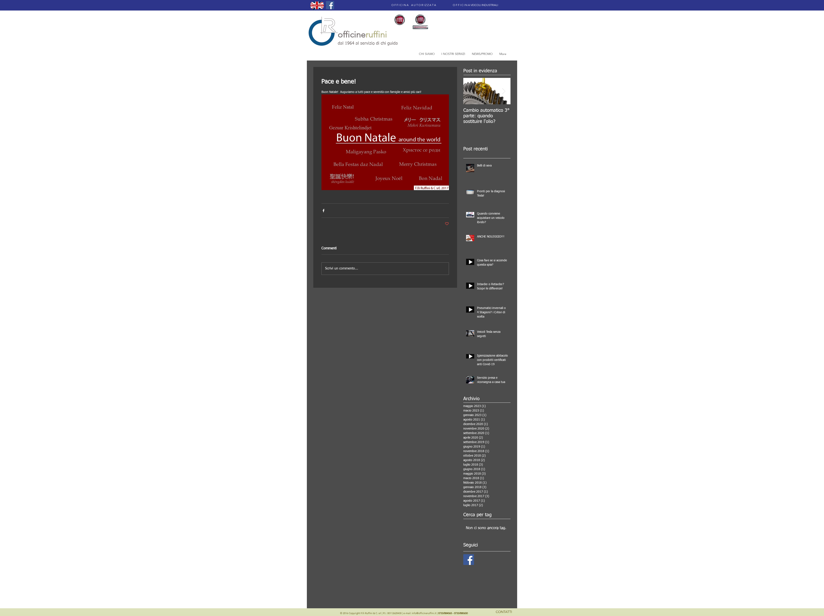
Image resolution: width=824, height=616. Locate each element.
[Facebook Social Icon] (330, 5)
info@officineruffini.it (424, 613)
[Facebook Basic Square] (468, 559)
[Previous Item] (470, 91)
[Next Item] (504, 91)
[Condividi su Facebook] (323, 211)
